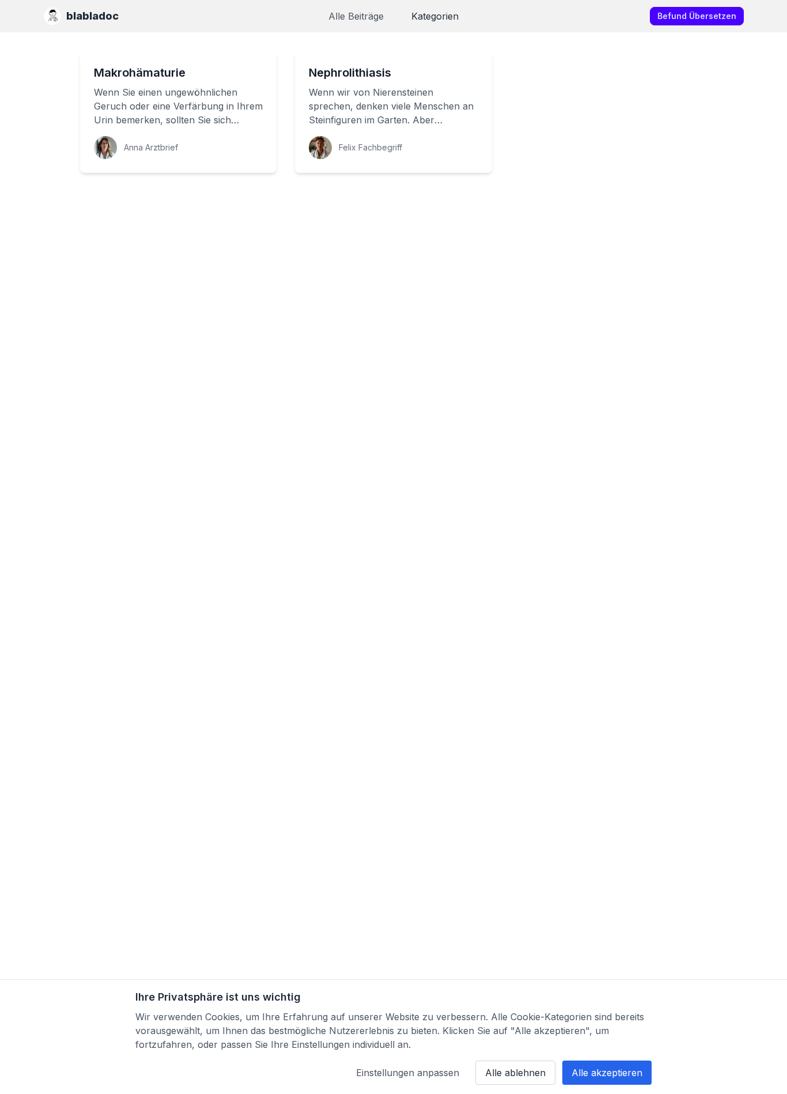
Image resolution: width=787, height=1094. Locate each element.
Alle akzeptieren (607, 1072)
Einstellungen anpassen (407, 1072)
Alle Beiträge (356, 16)
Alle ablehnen (515, 1072)
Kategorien (435, 16)
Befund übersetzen (696, 16)
